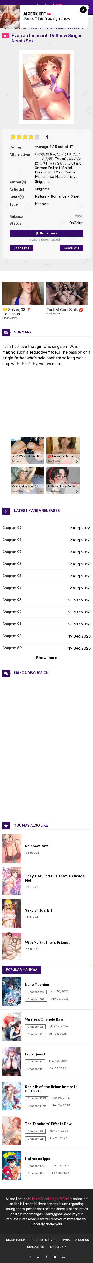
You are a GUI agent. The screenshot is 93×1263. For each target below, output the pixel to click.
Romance (58, 196)
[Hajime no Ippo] (12, 1166)
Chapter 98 (12, 540)
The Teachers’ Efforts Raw (48, 1124)
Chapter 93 (11, 600)
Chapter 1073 (37, 1098)
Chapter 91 (11, 624)
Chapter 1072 (37, 1106)
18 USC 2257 (58, 1247)
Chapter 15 (35, 1061)
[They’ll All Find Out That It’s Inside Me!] (12, 881)
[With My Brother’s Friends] (12, 946)
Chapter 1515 (36, 1166)
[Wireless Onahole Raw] (12, 1027)
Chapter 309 (36, 999)
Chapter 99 (11, 528)
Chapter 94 (12, 588)
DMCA (66, 1240)
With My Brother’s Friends (48, 942)
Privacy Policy (15, 1240)
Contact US (35, 1247)
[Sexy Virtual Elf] (12, 914)
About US (82, 1240)
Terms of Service (43, 1240)
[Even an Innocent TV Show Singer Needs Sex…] (46, 118)
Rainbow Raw (36, 846)
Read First (21, 248)
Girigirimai (42, 181)
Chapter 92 (11, 612)
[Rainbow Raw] (12, 849)
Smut (75, 196)
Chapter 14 (35, 1069)
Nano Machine (37, 984)
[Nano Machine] (12, 992)
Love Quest (35, 1054)
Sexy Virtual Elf (38, 910)
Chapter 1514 (37, 1173)
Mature (40, 196)
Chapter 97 (11, 552)
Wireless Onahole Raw (44, 1019)
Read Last (71, 248)
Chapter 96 (11, 564)
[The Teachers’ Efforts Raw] (12, 1131)
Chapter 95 (11, 576)
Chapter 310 (36, 991)
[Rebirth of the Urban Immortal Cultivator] (12, 1096)
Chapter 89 (12, 648)
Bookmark (48, 233)
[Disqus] (46, 749)
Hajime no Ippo (37, 1159)
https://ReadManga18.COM (48, 1199)
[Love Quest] (12, 1062)
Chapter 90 (12, 636)
